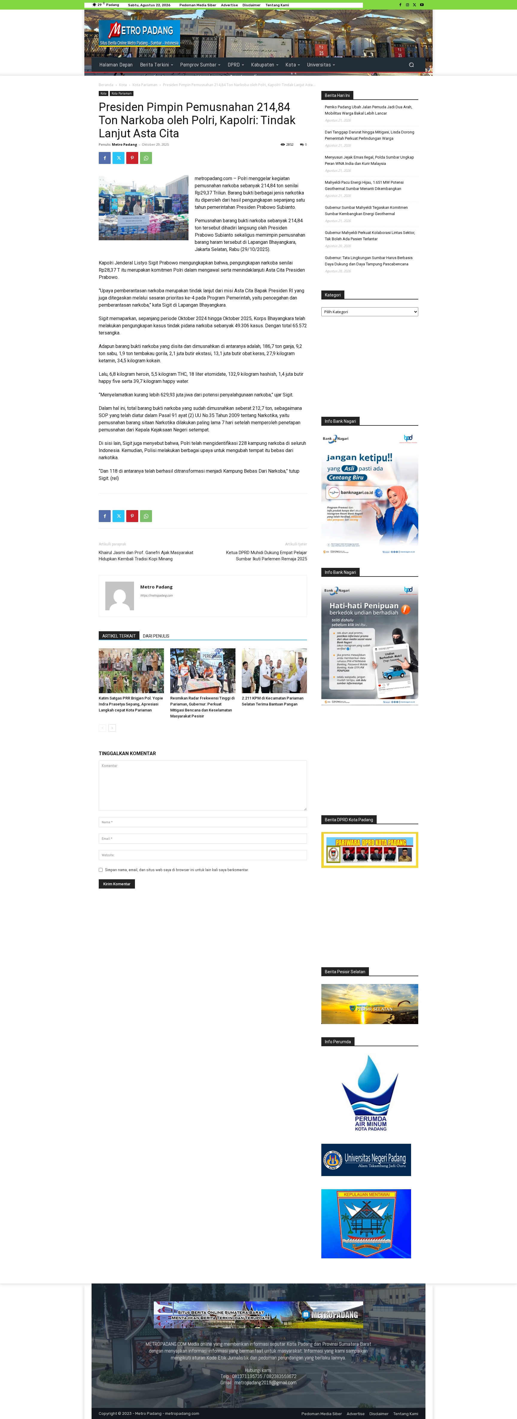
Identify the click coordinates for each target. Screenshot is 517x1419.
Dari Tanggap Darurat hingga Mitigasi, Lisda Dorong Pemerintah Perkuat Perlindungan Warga (369, 135)
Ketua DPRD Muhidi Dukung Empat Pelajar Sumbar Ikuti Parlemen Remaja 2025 (266, 556)
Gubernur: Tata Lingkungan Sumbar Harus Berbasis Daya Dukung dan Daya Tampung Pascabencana (369, 260)
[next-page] (112, 728)
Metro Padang (124, 144)
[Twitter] (414, 5)
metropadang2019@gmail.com (265, 1382)
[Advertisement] (369, 368)
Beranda (106, 84)
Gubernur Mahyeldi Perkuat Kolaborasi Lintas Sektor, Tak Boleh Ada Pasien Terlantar (370, 235)
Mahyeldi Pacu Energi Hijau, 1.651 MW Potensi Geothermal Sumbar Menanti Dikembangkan (364, 185)
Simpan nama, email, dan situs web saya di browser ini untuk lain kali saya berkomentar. (177, 869)
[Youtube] (421, 5)
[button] (411, 65)
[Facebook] (400, 5)
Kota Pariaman (145, 84)
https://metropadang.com (156, 595)
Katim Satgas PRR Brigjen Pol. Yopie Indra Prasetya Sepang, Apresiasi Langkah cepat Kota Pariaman (131, 704)
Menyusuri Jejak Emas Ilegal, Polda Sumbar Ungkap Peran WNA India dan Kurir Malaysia (369, 160)
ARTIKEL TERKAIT (119, 636)
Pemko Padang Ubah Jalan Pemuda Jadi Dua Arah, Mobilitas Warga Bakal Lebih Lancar (368, 110)
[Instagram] (407, 5)
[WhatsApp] (146, 158)
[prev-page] (102, 728)
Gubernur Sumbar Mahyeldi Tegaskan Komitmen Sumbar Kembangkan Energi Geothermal (366, 210)
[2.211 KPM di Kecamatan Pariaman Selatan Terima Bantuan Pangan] (274, 670)
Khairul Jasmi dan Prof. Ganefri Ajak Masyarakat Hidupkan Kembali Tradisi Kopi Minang (146, 556)
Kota (123, 84)
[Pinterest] (132, 158)
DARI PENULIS (156, 636)
